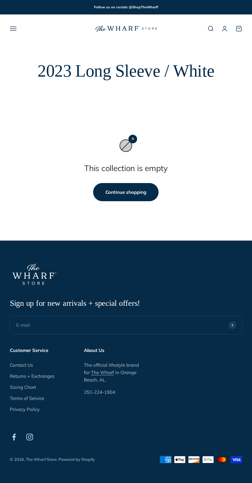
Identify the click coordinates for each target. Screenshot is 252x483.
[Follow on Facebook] (14, 437)
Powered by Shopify (76, 459)
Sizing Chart (23, 387)
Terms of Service (27, 398)
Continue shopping (125, 192)
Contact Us (21, 365)
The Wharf (102, 372)
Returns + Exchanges (32, 376)
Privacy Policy (25, 409)
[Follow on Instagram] (30, 437)
